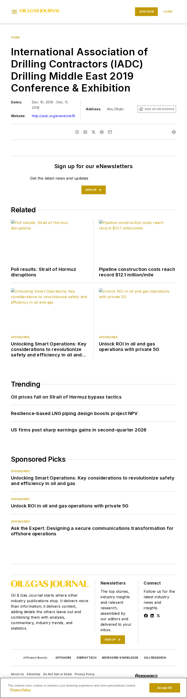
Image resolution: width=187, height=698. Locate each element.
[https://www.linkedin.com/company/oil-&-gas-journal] (152, 615)
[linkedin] (85, 132)
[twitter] (93, 132)
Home (15, 37)
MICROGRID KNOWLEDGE (120, 657)
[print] (173, 132)
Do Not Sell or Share (57, 674)
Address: (93, 109)
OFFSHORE (63, 657)
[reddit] (101, 132)
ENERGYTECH (86, 657)
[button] (14, 11)
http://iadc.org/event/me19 (53, 116)
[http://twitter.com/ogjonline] (158, 615)
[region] (93, 688)
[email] (110, 132)
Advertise (34, 674)
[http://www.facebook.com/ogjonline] (146, 615)
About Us (17, 674)
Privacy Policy (85, 674)
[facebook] (77, 132)
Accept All (164, 688)
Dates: (16, 102)
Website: (18, 116)
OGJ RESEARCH (155, 657)
